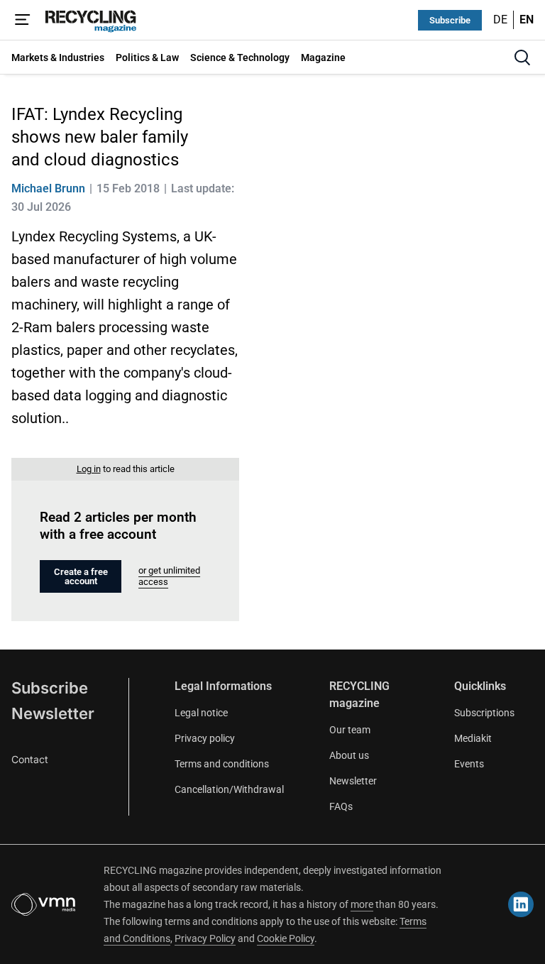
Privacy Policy (205, 938)
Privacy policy (205, 738)
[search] (522, 57)
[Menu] (22, 20)
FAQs (341, 806)
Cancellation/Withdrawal (229, 789)
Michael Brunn (48, 188)
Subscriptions (484, 712)
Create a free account (81, 576)
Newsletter (52, 713)
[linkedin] (521, 904)
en (526, 19)
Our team (349, 729)
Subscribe (449, 20)
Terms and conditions (222, 763)
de (500, 19)
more (362, 904)
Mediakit (473, 738)
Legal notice (201, 712)
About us (349, 755)
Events (469, 763)
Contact (29, 759)
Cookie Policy (285, 938)
